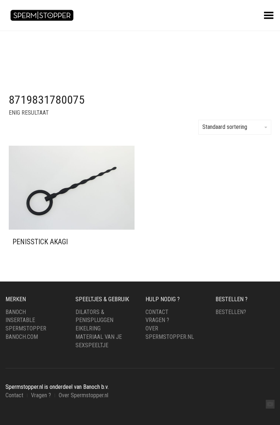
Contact (156, 312)
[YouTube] (270, 404)
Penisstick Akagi (40, 241)
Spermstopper (25, 328)
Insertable (20, 320)
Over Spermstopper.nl (83, 395)
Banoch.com (21, 336)
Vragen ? (157, 320)
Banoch (15, 312)
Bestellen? (230, 312)
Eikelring (88, 328)
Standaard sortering (224, 126)
